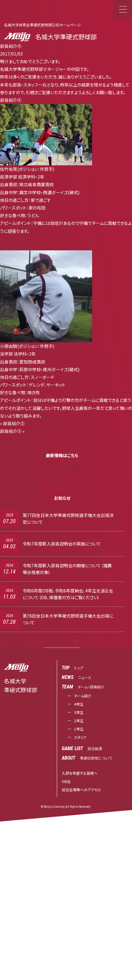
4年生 (78, 704)
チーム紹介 (82, 695)
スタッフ (80, 737)
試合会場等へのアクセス (81, 789)
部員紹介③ (14, 423)
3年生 (78, 712)
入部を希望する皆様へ (80, 773)
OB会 (66, 781)
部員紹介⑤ (10, 431)
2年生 (78, 720)
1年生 (78, 728)
